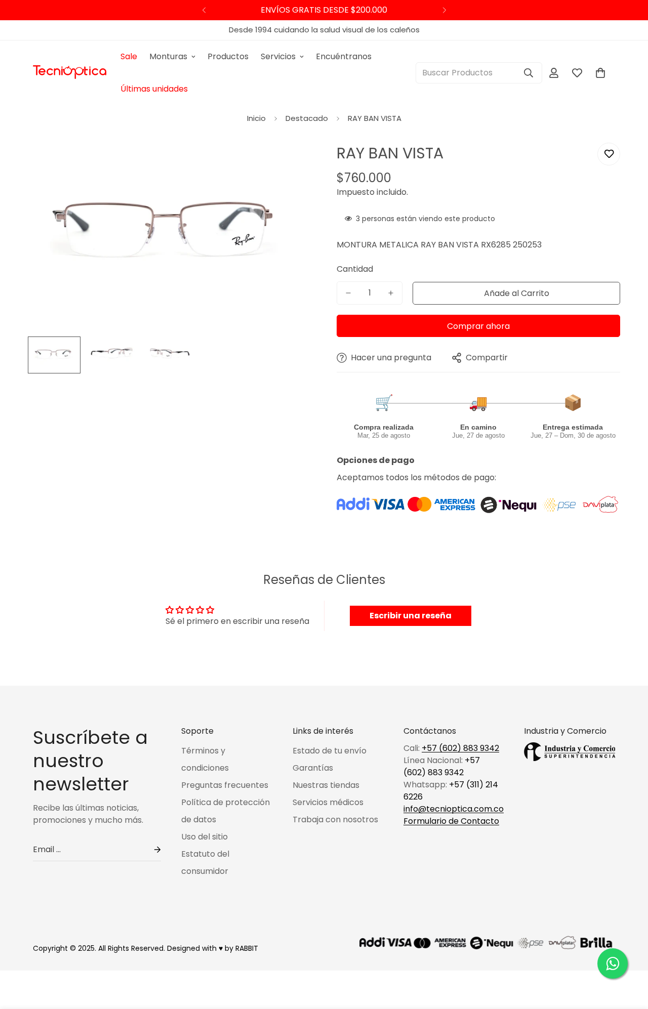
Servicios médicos (328, 802)
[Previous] (203, 10)
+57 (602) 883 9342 (460, 748)
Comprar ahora (478, 326)
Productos (228, 56)
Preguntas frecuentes (224, 785)
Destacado (307, 118)
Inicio (256, 118)
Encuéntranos (344, 56)
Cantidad (355, 269)
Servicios (278, 56)
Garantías (313, 768)
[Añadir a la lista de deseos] (608, 154)
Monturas (168, 56)
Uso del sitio (204, 837)
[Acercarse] (289, 161)
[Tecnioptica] (69, 73)
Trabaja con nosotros (335, 819)
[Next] (444, 10)
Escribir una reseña (411, 615)
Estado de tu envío (330, 750)
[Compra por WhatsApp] (612, 963)
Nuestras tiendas (326, 785)
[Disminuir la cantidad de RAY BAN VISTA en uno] (348, 293)
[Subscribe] (149, 849)
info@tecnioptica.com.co (453, 809)
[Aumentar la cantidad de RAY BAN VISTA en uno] (391, 293)
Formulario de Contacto (451, 821)
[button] (600, 73)
